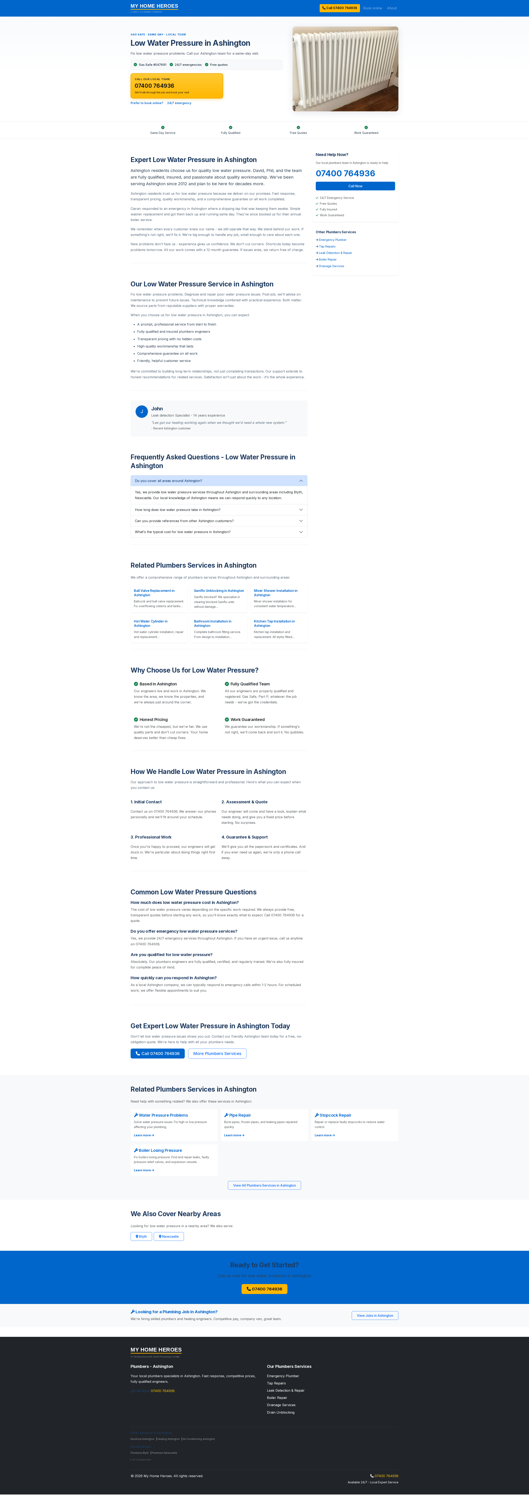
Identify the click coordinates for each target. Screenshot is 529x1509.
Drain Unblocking (280, 1412)
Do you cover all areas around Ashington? (168, 481)
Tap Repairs (327, 246)
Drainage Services (331, 266)
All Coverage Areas (142, 1460)
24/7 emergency (179, 103)
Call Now (355, 186)
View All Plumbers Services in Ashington (264, 1185)
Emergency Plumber (332, 239)
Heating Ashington (168, 1439)
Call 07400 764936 (161, 1053)
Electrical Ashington (142, 1439)
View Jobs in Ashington (375, 1315)
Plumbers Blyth (140, 1452)
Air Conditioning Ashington (199, 1439)
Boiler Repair (327, 259)
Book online (372, 8)
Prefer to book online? (147, 103)
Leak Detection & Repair (335, 253)
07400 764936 (341, 8)
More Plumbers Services (217, 1053)
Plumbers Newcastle (164, 1452)
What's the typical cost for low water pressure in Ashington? (183, 532)
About (392, 8)
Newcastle (170, 1236)
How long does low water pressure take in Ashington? (177, 510)
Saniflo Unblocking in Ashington (219, 591)
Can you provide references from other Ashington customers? (184, 521)
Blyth (142, 1236)
